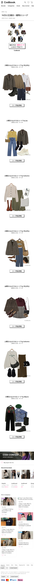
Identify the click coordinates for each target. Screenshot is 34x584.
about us (3, 565)
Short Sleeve (14, 485)
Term (12, 565)
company (3, 566)
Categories (11, 6)
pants (22, 485)
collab (28, 565)
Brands (3, 6)
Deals (18, 6)
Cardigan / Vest (5, 485)
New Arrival (25, 6)
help (32, 565)
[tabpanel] (5, 478)
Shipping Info (22, 565)
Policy (16, 565)
